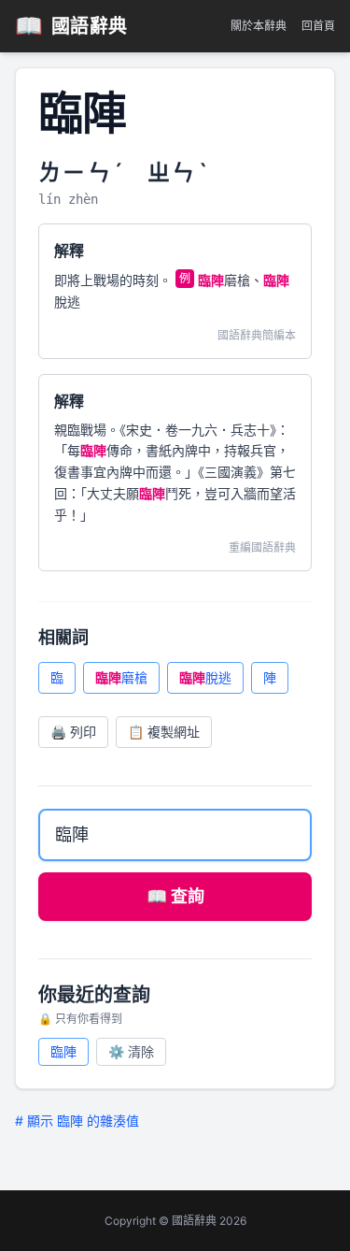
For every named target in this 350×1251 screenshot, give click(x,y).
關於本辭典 (259, 26)
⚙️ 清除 (131, 1051)
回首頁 (318, 26)
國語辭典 (71, 25)
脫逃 (205, 677)
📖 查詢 (175, 896)
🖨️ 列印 (73, 732)
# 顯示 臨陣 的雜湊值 (77, 1121)
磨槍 (121, 677)
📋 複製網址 (164, 732)
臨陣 (63, 1051)
